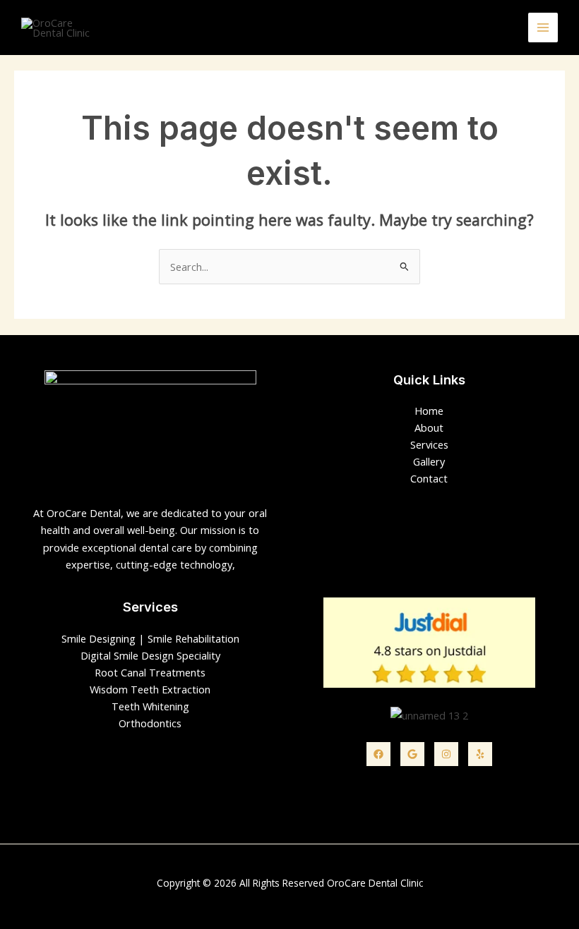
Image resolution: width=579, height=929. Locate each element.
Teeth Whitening (150, 706)
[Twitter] (412, 754)
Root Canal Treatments (150, 672)
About (428, 427)
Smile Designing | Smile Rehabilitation (150, 638)
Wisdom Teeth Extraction (150, 689)
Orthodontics (150, 723)
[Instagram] (446, 754)
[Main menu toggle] (543, 27)
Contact (429, 478)
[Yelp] (480, 754)
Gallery (429, 461)
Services (429, 444)
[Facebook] (378, 754)
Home (428, 410)
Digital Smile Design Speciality (150, 655)
